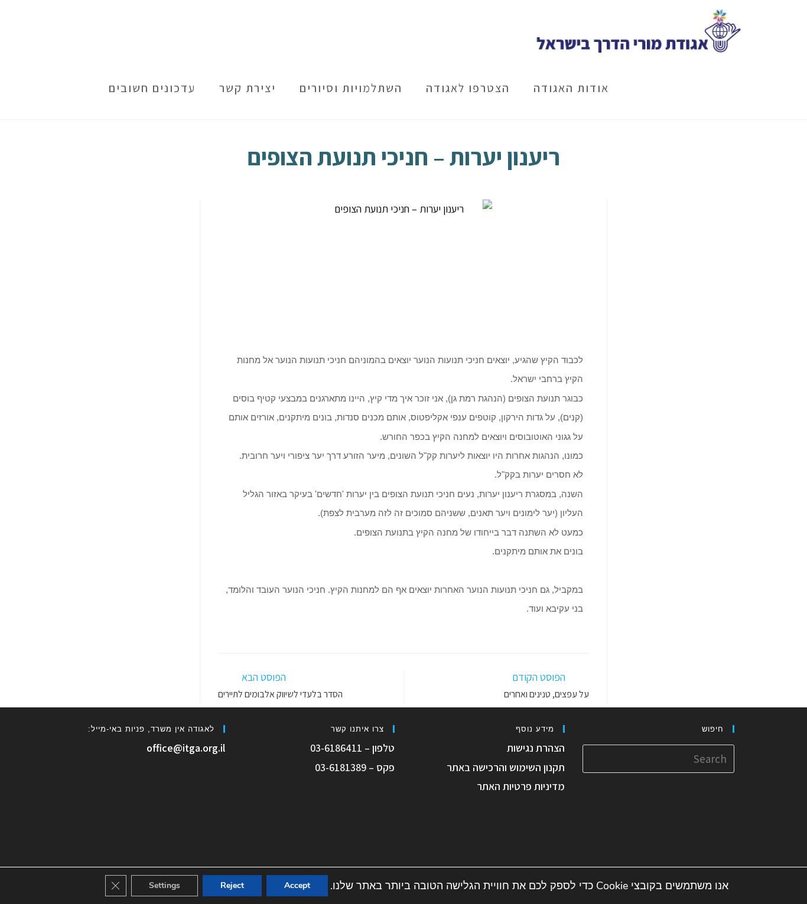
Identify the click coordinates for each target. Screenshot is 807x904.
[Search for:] (659, 758)
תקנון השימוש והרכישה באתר (506, 767)
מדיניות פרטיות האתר (521, 786)
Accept (297, 885)
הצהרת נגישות (536, 748)
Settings (164, 885)
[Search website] (80, 88)
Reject (232, 885)
